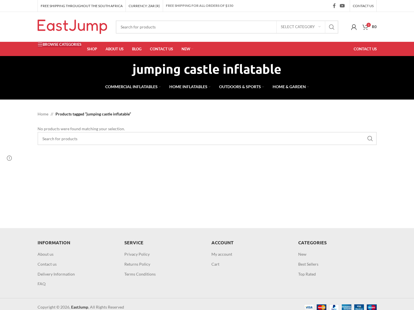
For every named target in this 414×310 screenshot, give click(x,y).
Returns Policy (137, 264)
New (302, 254)
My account (221, 254)
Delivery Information (56, 274)
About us (45, 254)
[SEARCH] (331, 27)
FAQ (42, 283)
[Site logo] (72, 26)
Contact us (47, 264)
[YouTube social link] (342, 5)
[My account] (354, 27)
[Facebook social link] (334, 5)
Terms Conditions (140, 274)
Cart (215, 264)
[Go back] (125, 69)
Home (43, 113)
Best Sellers (308, 264)
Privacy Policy (137, 254)
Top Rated (307, 274)
